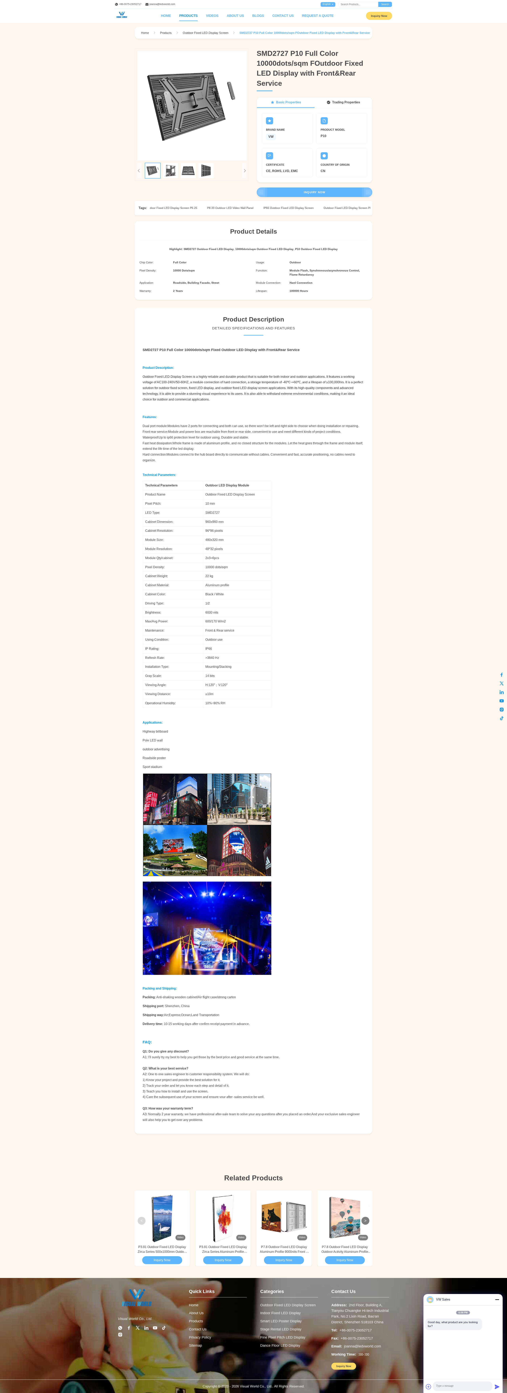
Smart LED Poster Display (281, 1321)
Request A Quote (318, 16)
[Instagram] (501, 709)
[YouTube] (501, 700)
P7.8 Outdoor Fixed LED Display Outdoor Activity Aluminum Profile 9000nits (344, 1249)
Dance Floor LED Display (280, 1345)
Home (166, 16)
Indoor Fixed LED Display (280, 1313)
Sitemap (195, 1345)
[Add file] (428, 1386)
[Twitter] (501, 683)
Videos (212, 16)
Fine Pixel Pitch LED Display (282, 1337)
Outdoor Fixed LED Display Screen (288, 1305)
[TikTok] (501, 718)
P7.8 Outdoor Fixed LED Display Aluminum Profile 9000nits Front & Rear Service (284, 1249)
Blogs (258, 16)
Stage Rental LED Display (280, 1329)
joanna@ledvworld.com (162, 4)
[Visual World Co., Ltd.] (136, 1309)
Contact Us (283, 16)
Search (385, 4)
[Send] (497, 1386)
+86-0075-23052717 (130, 4)
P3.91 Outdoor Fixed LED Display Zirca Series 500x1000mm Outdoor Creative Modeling (162, 1249)
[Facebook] (501, 674)
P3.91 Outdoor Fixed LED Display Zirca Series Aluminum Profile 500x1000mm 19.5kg (223, 1249)
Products (188, 16)
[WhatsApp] (120, 1328)
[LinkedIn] (501, 692)
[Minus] (497, 1299)
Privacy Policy (200, 1337)
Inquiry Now (379, 15)
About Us (235, 16)
